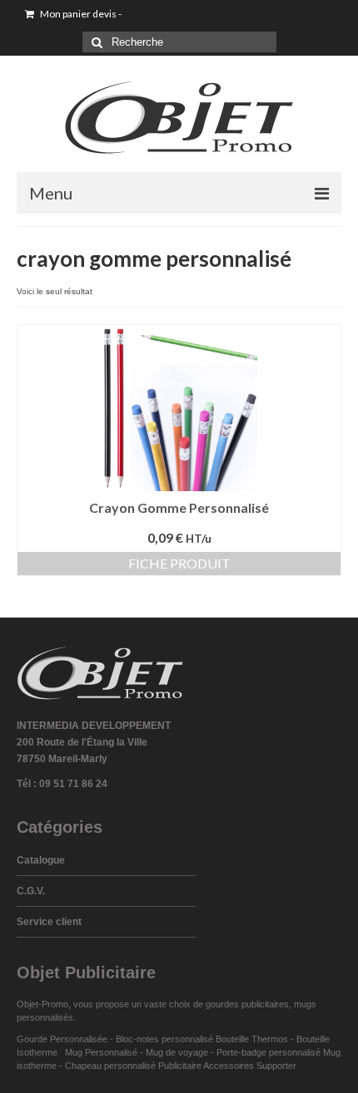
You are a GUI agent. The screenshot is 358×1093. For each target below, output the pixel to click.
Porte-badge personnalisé (268, 1052)
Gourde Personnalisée (62, 1039)
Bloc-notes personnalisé (164, 1039)
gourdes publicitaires (247, 1004)
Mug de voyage (177, 1052)
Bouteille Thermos (252, 1039)
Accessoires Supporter (249, 1066)
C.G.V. (31, 891)
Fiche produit (179, 563)
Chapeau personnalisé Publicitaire (133, 1066)
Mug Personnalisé (101, 1052)
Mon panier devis (80, 13)
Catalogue (41, 860)
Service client (49, 922)
